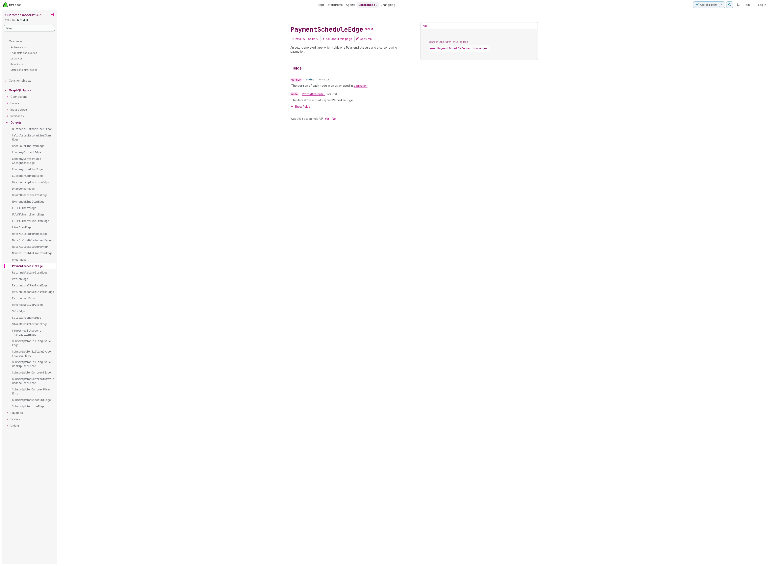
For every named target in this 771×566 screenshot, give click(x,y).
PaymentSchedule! (313, 94)
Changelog (388, 4)
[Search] (729, 4)
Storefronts (335, 4)
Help (747, 4)
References (366, 4)
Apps (321, 4)
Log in (762, 4)
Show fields (302, 106)
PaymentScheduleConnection (462, 48)
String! (310, 79)
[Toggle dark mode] (738, 5)
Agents (350, 4)
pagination (360, 85)
